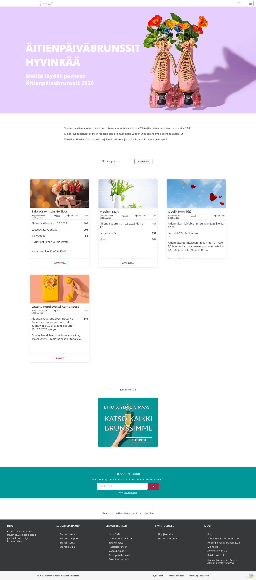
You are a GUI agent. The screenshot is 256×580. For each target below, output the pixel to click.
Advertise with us (217, 551)
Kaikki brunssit (215, 555)
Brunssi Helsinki (68, 534)
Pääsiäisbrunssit (118, 546)
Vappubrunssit (117, 551)
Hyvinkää (143, 161)
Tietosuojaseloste (130, 492)
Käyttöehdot (157, 576)
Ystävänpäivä (116, 542)
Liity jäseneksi (165, 534)
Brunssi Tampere (69, 538)
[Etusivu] (46, 3)
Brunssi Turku (67, 542)
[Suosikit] (238, 3)
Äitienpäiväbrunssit (127, 513)
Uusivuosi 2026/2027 (120, 538)
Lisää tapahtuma (167, 538)
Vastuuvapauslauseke (199, 576)
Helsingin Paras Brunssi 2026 (223, 542)
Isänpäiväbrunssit (119, 559)
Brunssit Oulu (67, 546)
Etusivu (106, 513)
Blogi (210, 534)
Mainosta (212, 546)
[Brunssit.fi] (128, 422)
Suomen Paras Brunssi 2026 (223, 538)
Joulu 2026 (114, 534)
